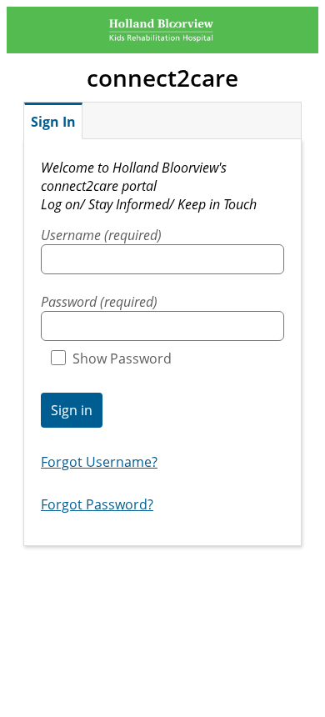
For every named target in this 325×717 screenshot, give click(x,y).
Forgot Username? (99, 462)
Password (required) (99, 302)
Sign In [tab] (53, 122)
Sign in (71, 410)
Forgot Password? (97, 504)
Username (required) (101, 235)
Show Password (122, 358)
